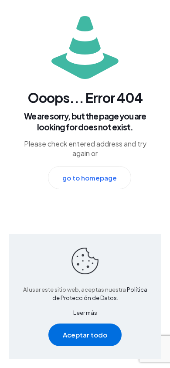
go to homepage (89, 178)
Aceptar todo (85, 335)
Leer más (85, 312)
